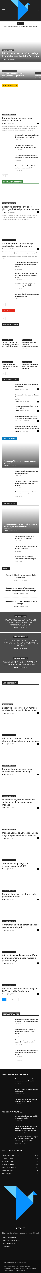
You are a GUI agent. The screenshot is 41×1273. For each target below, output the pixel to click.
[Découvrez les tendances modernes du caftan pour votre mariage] (7, 138)
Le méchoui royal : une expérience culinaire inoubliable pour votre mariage (26, 265)
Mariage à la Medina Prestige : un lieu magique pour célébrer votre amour (26, 275)
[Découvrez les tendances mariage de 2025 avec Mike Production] (20, 977)
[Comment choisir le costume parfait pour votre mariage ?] (7, 297)
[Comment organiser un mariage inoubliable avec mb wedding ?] (20, 232)
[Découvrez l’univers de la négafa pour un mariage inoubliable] (30, 357)
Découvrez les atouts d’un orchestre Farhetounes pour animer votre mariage (27, 397)
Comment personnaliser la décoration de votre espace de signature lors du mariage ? (20, 526)
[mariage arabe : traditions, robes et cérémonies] (7, 1092)
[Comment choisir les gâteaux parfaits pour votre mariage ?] (20, 913)
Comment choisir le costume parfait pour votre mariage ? (19, 895)
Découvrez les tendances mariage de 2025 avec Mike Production (20, 989)
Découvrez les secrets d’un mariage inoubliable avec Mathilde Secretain (10, 344)
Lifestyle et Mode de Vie (9, 71)
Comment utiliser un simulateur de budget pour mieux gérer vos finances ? (26, 483)
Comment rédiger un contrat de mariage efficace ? (20, 462)
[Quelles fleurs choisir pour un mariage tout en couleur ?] (7, 539)
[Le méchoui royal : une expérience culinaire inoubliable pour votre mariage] (7, 265)
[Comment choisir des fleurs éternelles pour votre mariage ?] (7, 560)
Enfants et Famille (8, 50)
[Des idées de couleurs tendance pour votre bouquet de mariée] (7, 1082)
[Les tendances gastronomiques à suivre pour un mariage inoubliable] (7, 158)
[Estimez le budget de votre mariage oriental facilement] (7, 474)
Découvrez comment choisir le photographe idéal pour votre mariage (20, 208)
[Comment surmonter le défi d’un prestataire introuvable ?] (7, 495)
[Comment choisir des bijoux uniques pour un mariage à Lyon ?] (7, 148)
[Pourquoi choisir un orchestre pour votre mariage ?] (7, 409)
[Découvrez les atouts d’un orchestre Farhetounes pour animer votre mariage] (7, 398)
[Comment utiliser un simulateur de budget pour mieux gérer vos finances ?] (7, 484)
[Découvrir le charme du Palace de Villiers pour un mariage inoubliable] (7, 429)
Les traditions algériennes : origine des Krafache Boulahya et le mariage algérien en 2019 (26, 1139)
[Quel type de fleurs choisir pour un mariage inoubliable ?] (7, 549)
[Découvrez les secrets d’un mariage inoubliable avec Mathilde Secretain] (20, 45)
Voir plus (19, 1061)
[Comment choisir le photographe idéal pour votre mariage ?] (7, 1102)
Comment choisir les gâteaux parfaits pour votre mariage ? (20, 926)
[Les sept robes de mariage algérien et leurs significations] (7, 1119)
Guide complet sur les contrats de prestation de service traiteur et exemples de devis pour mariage (26, 1128)
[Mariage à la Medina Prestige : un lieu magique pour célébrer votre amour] (7, 276)
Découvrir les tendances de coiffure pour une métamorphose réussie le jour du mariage (19, 958)
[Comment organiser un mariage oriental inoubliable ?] (20, 102)
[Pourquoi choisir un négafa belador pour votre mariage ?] (10, 357)
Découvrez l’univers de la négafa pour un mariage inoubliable (30, 366)
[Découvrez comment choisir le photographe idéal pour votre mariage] (20, 195)
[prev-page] (3, 175)
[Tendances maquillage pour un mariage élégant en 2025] (7, 286)
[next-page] (6, 175)
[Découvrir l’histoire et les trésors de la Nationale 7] (7, 387)
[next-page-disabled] (6, 318)
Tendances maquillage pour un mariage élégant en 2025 (17, 864)
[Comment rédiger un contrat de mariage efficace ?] (20, 455)
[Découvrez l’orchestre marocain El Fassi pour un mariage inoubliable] (7, 419)
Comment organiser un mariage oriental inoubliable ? (17, 119)
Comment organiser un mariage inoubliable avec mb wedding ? (17, 244)
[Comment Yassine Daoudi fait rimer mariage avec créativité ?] (7, 168)
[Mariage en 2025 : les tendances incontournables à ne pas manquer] (30, 335)
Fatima (4, 123)
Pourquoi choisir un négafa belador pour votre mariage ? (10, 366)
